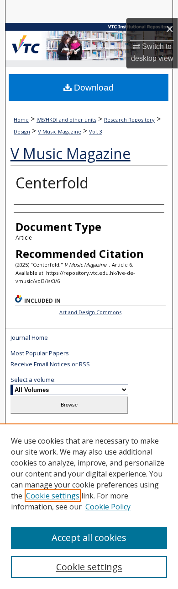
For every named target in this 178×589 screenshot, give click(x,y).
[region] (89, 506)
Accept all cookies (89, 537)
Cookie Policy (108, 507)
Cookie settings (52, 496)
